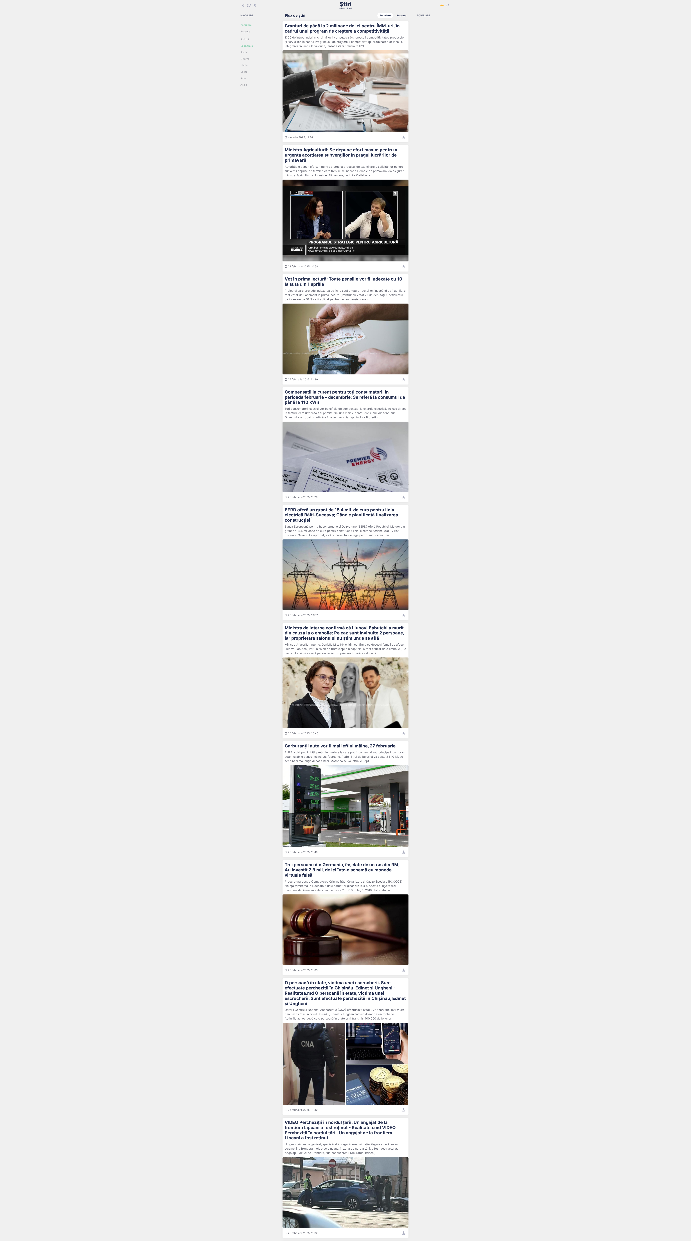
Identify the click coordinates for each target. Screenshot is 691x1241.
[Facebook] (243, 5)
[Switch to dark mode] (442, 5)
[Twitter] (249, 5)
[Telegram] (255, 5)
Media (244, 65)
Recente (245, 31)
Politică (244, 39)
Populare (246, 24)
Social (243, 52)
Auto (243, 78)
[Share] (403, 137)
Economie (246, 45)
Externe (244, 58)
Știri (345, 5)
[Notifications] (448, 5)
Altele (243, 84)
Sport (243, 71)
